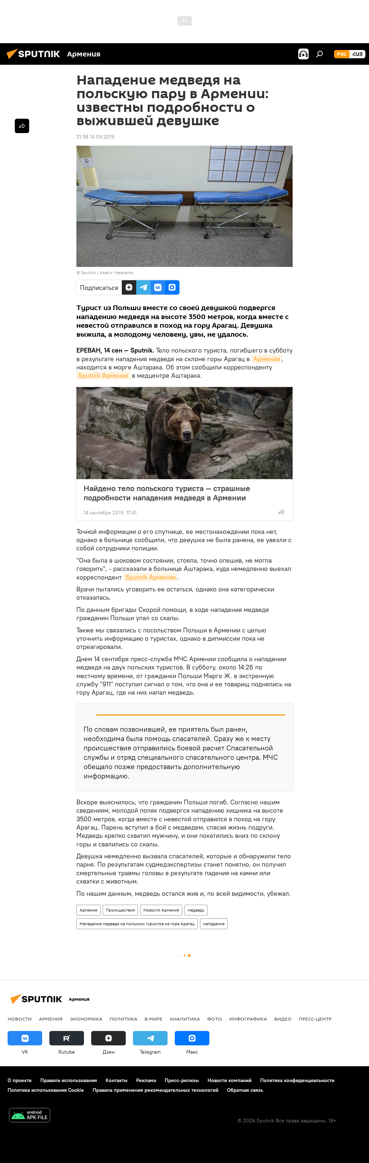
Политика (123, 1019)
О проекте (20, 1080)
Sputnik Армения (103, 375)
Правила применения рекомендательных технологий (155, 1090)
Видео (283, 1019)
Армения (88, 910)
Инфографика (248, 1019)
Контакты (117, 1080)
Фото (214, 1019)
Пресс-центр (315, 1019)
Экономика (86, 1019)
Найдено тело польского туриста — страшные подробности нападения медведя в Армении (167, 492)
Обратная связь (245, 1090)
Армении (266, 359)
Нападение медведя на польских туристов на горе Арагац (137, 923)
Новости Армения (161, 910)
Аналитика (185, 1019)
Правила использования (68, 1080)
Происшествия (120, 910)
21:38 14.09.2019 (95, 136)
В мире (154, 1019)
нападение (213, 923)
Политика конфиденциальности (297, 1080)
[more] (281, 512)
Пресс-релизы (182, 1080)
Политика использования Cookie (46, 1090)
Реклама (146, 1080)
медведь (196, 910)
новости (20, 1019)
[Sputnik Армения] (35, 60)
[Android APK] (29, 1116)
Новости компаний (230, 1080)
